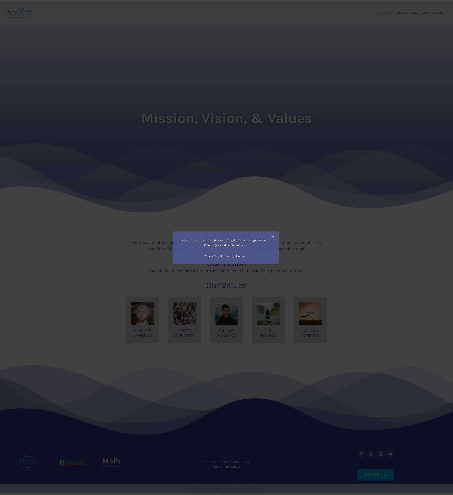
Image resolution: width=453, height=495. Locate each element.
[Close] (272, 236)
